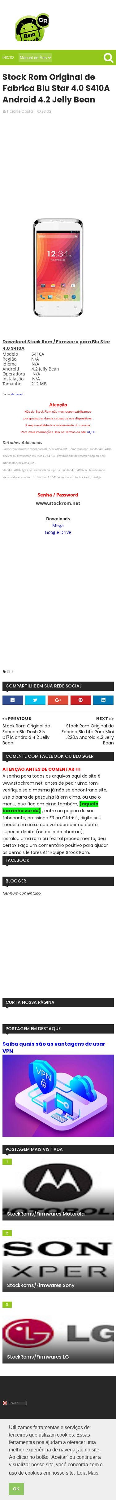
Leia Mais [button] (87, 1473)
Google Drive (58, 532)
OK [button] (16, 1488)
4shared (17, 394)
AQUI (91, 432)
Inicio (8, 57)
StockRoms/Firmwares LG (38, 1357)
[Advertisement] (58, 165)
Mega (58, 525)
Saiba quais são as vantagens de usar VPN (53, 1047)
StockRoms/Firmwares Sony (41, 1285)
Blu (10, 671)
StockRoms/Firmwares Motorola (46, 1214)
